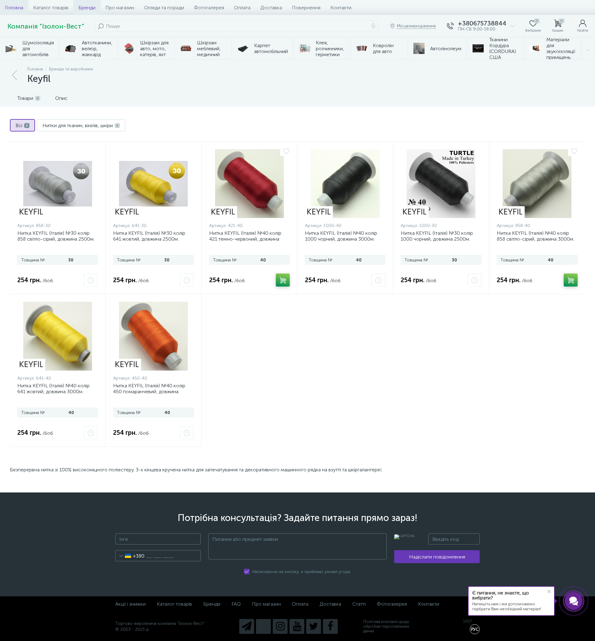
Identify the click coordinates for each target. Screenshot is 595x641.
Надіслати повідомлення (437, 557)
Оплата (242, 8)
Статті (359, 604)
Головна (14, 8)
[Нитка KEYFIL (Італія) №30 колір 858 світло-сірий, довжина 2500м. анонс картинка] (57, 183)
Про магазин (119, 8)
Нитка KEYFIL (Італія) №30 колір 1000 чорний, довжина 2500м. (437, 236)
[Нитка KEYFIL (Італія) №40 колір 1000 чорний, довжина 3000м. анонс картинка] (345, 183)
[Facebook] (330, 626)
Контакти (340, 8)
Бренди (86, 8)
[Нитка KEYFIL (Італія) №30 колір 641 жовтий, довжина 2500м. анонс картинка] (153, 183)
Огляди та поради (164, 8)
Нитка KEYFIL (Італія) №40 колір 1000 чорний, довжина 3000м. (341, 236)
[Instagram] (280, 626)
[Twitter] (313, 626)
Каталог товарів (50, 8)
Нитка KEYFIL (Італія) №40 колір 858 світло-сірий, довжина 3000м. (535, 236)
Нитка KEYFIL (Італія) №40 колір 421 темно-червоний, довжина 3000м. (245, 239)
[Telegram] (246, 626)
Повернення (306, 8)
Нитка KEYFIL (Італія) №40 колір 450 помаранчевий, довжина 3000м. (149, 391)
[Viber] (263, 626)
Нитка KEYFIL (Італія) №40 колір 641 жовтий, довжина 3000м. (53, 388)
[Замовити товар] (91, 280)
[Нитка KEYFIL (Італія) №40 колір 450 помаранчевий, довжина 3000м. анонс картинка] (153, 336)
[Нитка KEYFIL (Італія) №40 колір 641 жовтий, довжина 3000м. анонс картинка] (57, 336)
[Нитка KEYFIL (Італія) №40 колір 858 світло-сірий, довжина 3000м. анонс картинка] (537, 183)
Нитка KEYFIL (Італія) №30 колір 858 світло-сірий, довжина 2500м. (56, 236)
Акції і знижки (130, 604)
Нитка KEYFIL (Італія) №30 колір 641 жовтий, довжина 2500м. (149, 236)
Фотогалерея (209, 8)
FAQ (236, 604)
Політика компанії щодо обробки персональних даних (386, 626)
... (588, 48)
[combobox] (130, 555)
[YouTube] (296, 626)
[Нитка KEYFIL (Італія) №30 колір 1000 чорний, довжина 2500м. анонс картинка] (441, 183)
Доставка (271, 8)
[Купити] (283, 280)
